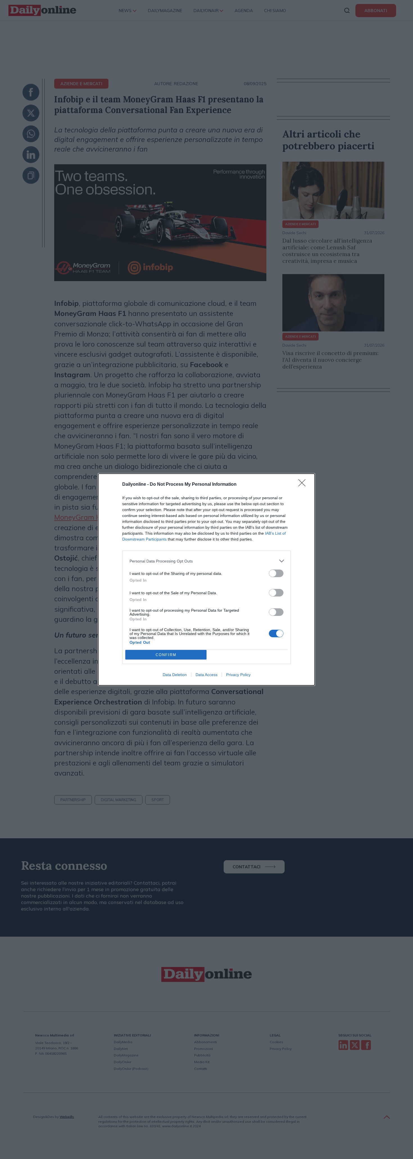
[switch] (276, 573)
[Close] (303, 484)
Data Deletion (175, 674)
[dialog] (206, 579)
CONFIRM (166, 655)
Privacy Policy (238, 674)
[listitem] (206, 561)
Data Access (206, 674)
